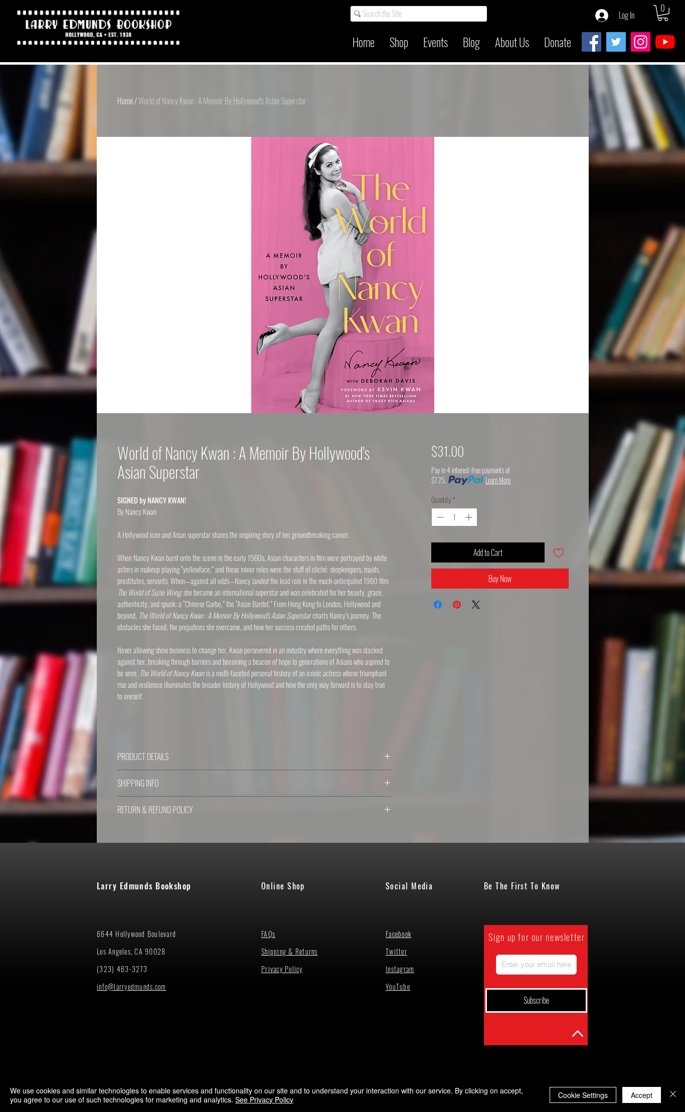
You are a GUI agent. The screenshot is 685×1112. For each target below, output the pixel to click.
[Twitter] (616, 42)
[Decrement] (439, 517)
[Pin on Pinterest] (457, 605)
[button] (662, 13)
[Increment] (469, 517)
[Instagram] (640, 42)
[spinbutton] (454, 517)
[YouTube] (665, 42)
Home (125, 101)
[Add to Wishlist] (559, 552)
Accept (641, 1095)
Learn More (497, 480)
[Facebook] (591, 42)
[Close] (673, 1095)
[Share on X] (476, 605)
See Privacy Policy (264, 1099)
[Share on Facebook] (438, 605)
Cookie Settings (583, 1095)
